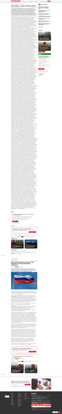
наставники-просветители (17, 357)
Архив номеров (31, 1)
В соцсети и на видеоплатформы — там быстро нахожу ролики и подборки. (22, 216)
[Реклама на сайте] (59, 412)
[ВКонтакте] (15, 358)
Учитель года (27, 369)
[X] (17, 358)
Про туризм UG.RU (14, 244)
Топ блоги (40, 30)
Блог (27, 1)
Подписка (36, 1)
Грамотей (12, 401)
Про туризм (12, 399)
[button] (13, 253)
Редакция (26, 394)
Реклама (26, 395)
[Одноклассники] (16, 358)
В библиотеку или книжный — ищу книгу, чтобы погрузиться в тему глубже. (44, 65)
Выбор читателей (43, 4)
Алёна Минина (15, 260)
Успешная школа (19, 394)
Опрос (40, 54)
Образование (12, 394)
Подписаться (32, 351)
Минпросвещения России (29, 356)
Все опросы (12, 225)
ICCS (25, 397)
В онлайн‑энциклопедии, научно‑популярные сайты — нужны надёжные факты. (44, 61)
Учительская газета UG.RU (17, 7)
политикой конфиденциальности (19, 233)
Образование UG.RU (28, 244)
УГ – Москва (19, 400)
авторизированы (26, 251)
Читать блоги (42, 51)
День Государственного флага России (18, 356)
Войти (49, 1)
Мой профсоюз (19, 401)
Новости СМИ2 (3, 255)
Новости (23, 1)
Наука (11, 395)
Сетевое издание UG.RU (20, 399)
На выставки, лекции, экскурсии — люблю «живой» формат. (44, 63)
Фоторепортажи (27, 398)
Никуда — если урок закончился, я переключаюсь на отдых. (45, 67)
